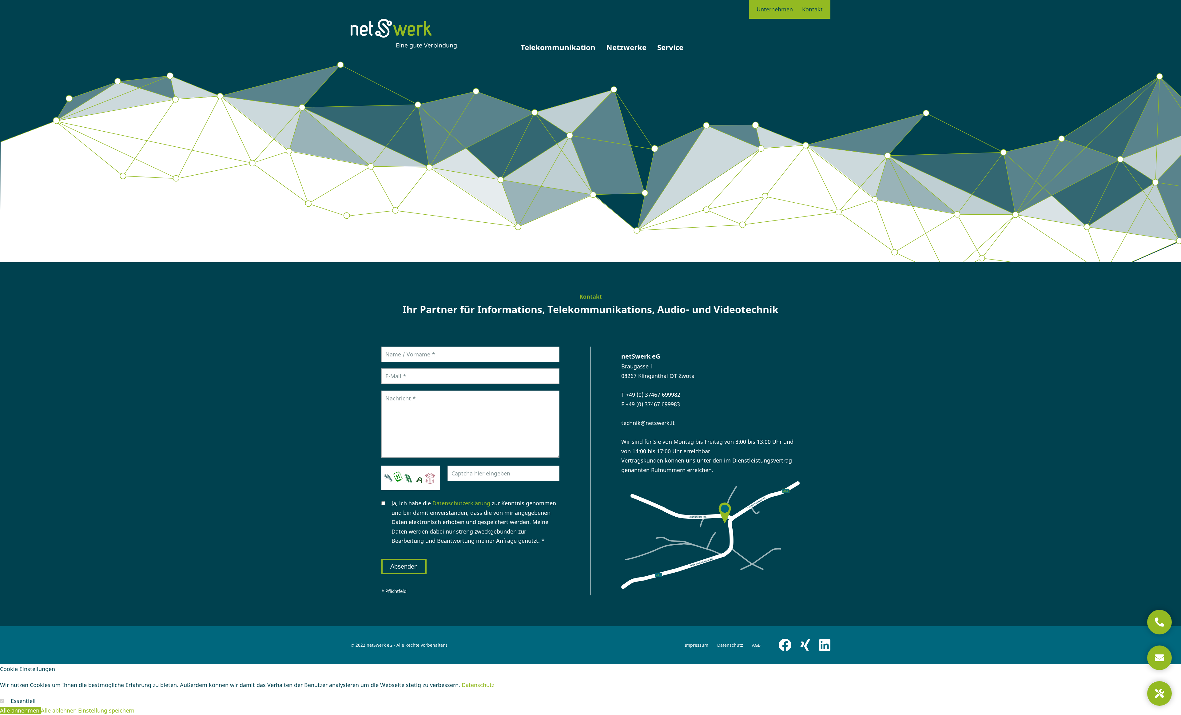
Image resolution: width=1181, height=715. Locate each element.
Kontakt (812, 9)
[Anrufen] (1159, 622)
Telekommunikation (558, 47)
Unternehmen (775, 9)
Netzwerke (626, 47)
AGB (756, 645)
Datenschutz (730, 645)
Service (670, 47)
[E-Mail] (1159, 657)
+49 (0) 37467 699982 (653, 394)
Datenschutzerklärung (461, 503)
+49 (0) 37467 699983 (653, 404)
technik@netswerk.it (648, 423)
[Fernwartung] (1159, 693)
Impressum (696, 645)
